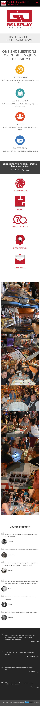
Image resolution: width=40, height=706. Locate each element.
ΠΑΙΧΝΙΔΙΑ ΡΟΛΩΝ (20, 191)
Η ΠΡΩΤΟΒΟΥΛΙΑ (20, 248)
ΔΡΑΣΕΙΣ (20, 209)
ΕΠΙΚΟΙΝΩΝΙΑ (20, 268)
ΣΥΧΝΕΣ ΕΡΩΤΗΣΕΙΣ (20, 226)
